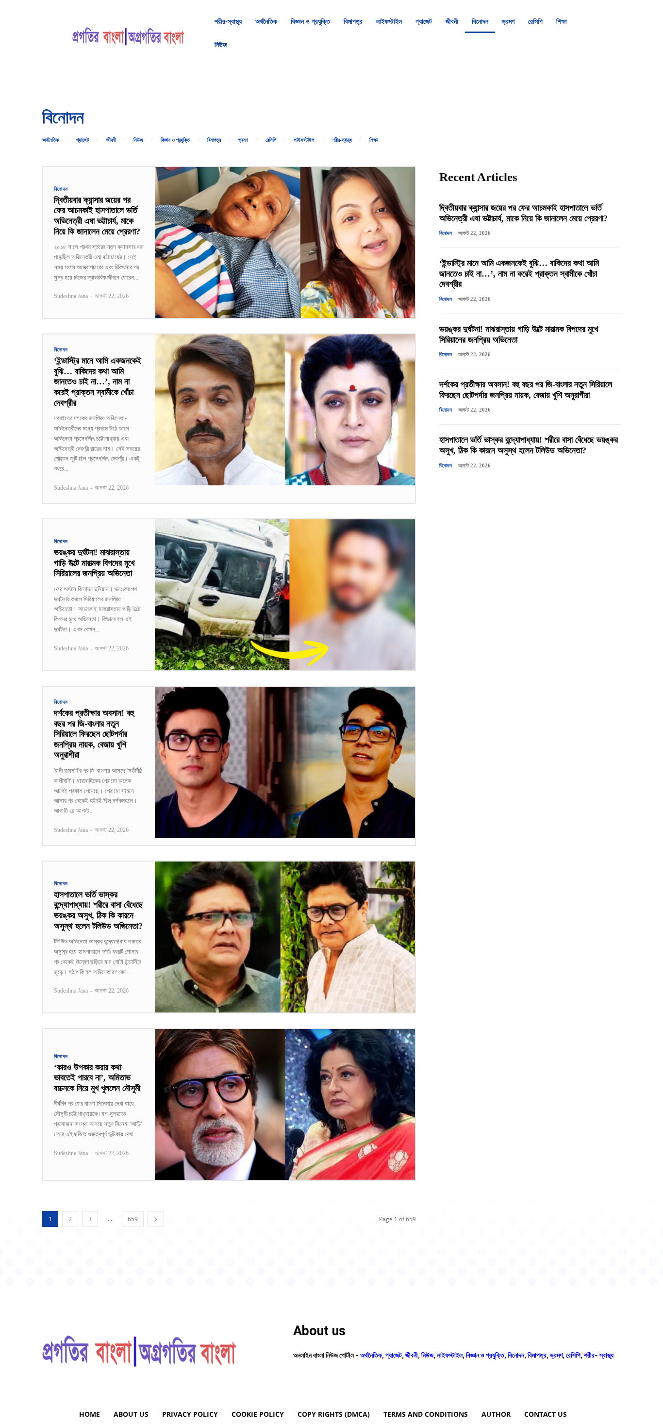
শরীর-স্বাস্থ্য (342, 140)
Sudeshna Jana (71, 296)
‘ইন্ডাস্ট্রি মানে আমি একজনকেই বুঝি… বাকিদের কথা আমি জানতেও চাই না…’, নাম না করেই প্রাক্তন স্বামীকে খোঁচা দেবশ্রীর (97, 381)
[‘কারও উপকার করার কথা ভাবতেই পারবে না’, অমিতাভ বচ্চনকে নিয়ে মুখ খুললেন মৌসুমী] (285, 1104)
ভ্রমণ (243, 140)
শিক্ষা (373, 140)
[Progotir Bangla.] (128, 33)
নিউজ (138, 140)
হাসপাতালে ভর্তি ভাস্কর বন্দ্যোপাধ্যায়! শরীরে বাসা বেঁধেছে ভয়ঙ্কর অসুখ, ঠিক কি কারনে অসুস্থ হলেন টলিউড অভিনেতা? (98, 910)
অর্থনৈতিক (50, 140)
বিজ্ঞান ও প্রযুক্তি (175, 140)
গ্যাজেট (82, 140)
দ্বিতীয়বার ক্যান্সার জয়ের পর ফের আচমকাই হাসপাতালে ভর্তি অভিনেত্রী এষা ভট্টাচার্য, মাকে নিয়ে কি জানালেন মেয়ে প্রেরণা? (97, 215)
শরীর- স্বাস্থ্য (598, 1355)
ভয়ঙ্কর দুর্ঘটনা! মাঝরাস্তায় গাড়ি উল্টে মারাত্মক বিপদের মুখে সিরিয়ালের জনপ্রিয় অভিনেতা (94, 562)
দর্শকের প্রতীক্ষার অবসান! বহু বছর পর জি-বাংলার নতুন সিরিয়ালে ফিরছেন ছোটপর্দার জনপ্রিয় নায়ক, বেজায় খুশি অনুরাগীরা (94, 734)
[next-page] (156, 1219)
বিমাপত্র (214, 140)
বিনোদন (61, 189)
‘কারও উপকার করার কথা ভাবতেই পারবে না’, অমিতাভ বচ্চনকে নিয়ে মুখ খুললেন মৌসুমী (97, 1077)
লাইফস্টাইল (304, 140)
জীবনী (111, 140)
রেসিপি (270, 140)
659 (133, 1219)
